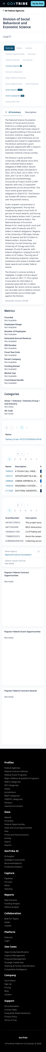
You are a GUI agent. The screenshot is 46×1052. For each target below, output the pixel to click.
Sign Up (8, 984)
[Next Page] (36, 459)
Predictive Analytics (13, 866)
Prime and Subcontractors (16, 834)
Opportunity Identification (16, 952)
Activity (7, 838)
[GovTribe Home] (17, 3)
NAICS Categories (12, 781)
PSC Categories (11, 785)
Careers (8, 994)
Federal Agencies (12, 768)
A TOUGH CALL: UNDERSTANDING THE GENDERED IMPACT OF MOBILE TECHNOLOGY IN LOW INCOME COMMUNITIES (26, 471)
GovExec (30, 1043)
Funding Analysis (12, 903)
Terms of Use (10, 1020)
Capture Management (14, 955)
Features (8, 937)
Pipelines (8, 878)
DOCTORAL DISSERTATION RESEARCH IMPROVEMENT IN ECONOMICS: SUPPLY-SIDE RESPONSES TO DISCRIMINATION (26, 490)
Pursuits (8, 882)
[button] (10, 36)
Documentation (11, 1006)
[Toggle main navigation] (3, 4)
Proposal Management (15, 959)
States (7, 788)
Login (7, 940)
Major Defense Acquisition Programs (21, 778)
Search (7, 841)
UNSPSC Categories (13, 799)
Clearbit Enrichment (13, 806)
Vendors (8, 802)
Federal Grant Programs (15, 774)
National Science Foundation (18, 554)
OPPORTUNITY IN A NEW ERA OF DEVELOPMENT (26, 476)
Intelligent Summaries (14, 859)
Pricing (7, 987)
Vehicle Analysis (11, 907)
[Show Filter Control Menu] (38, 551)
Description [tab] (30, 112)
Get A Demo (10, 980)
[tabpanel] (23, 210)
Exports (8, 845)
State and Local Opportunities (18, 827)
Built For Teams (11, 918)
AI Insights (9, 856)
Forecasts (8, 820)
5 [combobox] (6, 427)
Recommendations (13, 863)
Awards (7, 817)
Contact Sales (10, 1009)
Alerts (7, 885)
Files (6, 831)
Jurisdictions (10, 792)
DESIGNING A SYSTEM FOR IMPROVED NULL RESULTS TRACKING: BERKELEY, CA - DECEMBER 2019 (26, 485)
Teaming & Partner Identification (19, 966)
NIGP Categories (12, 795)
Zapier (7, 922)
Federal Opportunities (14, 824)
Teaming (8, 889)
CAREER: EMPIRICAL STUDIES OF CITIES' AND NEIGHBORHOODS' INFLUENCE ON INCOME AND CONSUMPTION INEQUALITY (26, 481)
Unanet (7, 925)
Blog (6, 991)
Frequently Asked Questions (17, 1013)
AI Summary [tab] (15, 112)
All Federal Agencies (14, 10)
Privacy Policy (10, 1016)
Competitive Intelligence (15, 969)
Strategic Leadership (14, 962)
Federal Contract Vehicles (16, 771)
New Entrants (10, 900)
